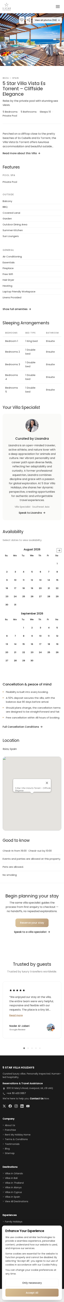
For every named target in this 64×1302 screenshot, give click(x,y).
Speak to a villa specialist (30, 932)
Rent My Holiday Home (18, 1134)
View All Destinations (16, 1201)
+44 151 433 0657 (16, 1093)
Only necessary (32, 1283)
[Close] (47, 783)
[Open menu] (57, 6)
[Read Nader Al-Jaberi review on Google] (17, 990)
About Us (10, 1125)
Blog (7, 1148)
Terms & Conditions (16, 1139)
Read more (16, 1015)
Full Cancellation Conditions (21, 727)
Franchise (10, 1130)
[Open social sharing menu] (28, 20)
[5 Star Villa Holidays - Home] (7, 6)
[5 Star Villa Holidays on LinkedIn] (22, 1106)
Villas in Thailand (14, 1182)
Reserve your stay (32, 923)
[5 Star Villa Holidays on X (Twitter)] (4, 1106)
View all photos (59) (47, 20)
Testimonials (12, 1144)
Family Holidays (13, 1221)
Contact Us (36, 1098)
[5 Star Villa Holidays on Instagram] (16, 1106)
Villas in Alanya (13, 1187)
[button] (32, 39)
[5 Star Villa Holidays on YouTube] (28, 1106)
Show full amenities (15, 309)
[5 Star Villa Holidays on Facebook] (10, 1106)
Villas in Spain (12, 1196)
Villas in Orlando (14, 1173)
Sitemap (10, 1153)
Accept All (32, 1292)
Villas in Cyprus (13, 1192)
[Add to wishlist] (21, 20)
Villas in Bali (11, 1178)
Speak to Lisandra (30, 512)
